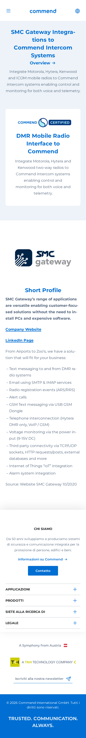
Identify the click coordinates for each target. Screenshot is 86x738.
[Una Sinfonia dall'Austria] (43, 645)
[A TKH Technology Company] (43, 662)
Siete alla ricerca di (25, 612)
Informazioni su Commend (40, 559)
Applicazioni (18, 589)
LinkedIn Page (19, 340)
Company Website (23, 329)
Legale (12, 623)
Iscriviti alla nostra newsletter (39, 679)
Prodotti (15, 600)
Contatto (43, 571)
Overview (40, 63)
